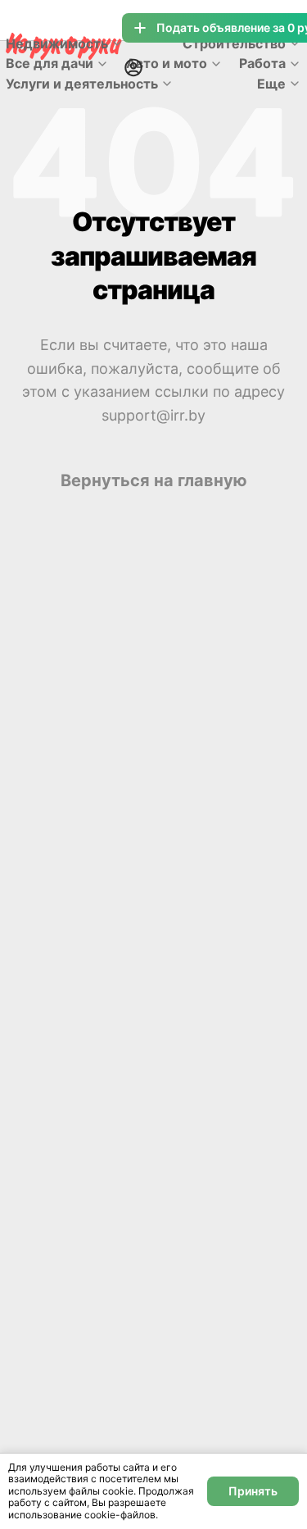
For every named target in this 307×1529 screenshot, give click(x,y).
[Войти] (133, 67)
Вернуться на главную (154, 480)
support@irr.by (153, 415)
